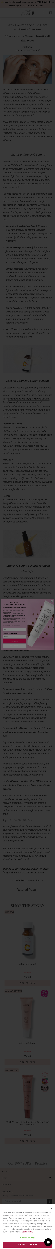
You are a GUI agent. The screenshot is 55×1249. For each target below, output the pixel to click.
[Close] (52, 1208)
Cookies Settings (27, 1237)
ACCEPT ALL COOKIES (27, 1244)
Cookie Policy (27, 1232)
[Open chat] (48, 1242)
